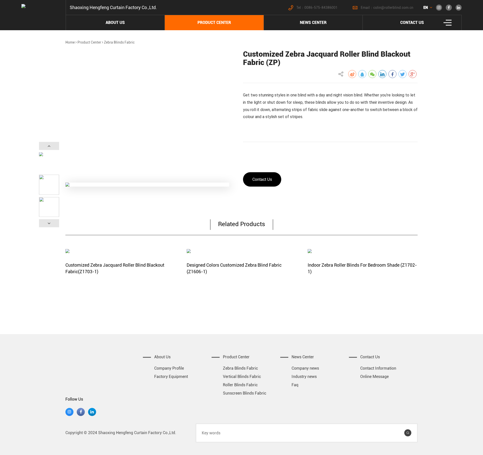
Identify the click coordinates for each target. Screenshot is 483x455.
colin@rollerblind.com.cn (393, 8)
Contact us (412, 22)
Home (70, 42)
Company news (305, 368)
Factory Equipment (171, 376)
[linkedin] (459, 8)
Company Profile (169, 368)
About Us (115, 22)
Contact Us (262, 179)
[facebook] (449, 8)
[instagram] (439, 8)
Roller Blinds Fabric (240, 384)
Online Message (374, 376)
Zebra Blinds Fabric (119, 42)
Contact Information (378, 368)
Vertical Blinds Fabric (242, 376)
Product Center (214, 22)
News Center (313, 22)
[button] (49, 146)
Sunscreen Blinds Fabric (244, 393)
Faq (295, 384)
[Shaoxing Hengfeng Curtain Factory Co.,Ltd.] (102, 366)
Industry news (304, 376)
